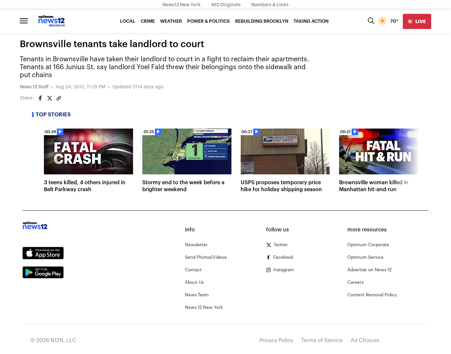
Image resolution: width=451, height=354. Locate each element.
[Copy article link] (58, 98)
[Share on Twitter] (49, 98)
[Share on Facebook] (40, 98)
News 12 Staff (34, 87)
